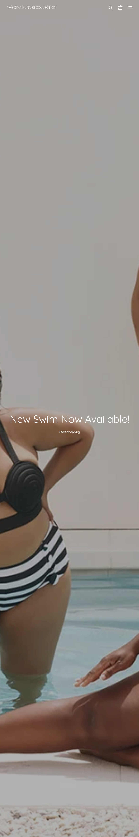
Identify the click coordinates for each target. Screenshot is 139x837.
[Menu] (130, 7)
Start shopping (69, 432)
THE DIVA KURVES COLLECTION (31, 8)
